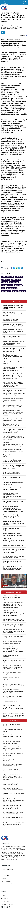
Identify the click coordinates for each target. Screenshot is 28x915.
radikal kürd (5, 279)
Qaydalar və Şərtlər (7, 904)
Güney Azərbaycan (7, 869)
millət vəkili (18, 285)
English (24, 2)
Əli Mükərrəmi (14, 282)
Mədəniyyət (4, 878)
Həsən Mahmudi (12, 288)
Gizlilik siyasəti (5, 901)
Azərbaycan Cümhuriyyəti (9, 884)
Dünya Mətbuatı (6, 875)
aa (6, 32)
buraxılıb (4, 282)
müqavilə (22, 291)
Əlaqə (3, 895)
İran (2, 887)
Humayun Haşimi (7, 285)
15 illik (15, 291)
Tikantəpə (19, 276)
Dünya (3, 872)
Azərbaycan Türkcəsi (5, 2)
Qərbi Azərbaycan (7, 276)
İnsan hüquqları (6, 881)
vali (3, 288)
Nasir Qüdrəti (16, 279)
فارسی (17, 2)
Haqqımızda (5, 898)
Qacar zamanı (6, 291)
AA (3, 32)
